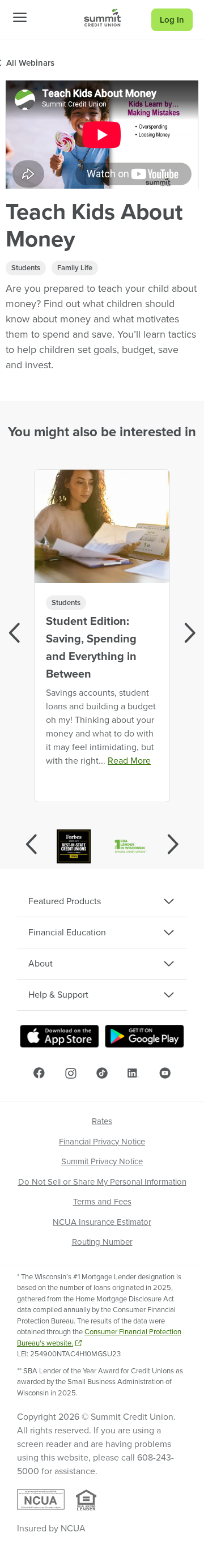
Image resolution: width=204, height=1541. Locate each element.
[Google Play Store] (144, 1036)
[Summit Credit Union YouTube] (165, 1073)
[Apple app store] (59, 1036)
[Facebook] (39, 1073)
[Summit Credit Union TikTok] (102, 1073)
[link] (102, 17)
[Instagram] (70, 1073)
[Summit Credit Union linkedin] (133, 1073)
